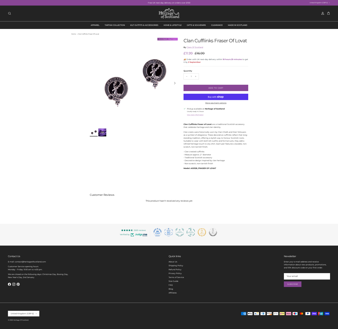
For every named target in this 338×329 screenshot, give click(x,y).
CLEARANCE (217, 25)
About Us (173, 262)
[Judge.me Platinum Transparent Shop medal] (191, 232)
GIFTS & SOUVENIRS (196, 25)
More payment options (215, 103)
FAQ (171, 285)
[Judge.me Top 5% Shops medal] (213, 232)
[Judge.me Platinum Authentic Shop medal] (179, 232)
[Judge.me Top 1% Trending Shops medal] (202, 232)
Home (73, 34)
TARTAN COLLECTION (115, 25)
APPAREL (95, 25)
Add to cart (215, 88)
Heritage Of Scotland (20, 320)
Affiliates (173, 293)
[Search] (9, 13)
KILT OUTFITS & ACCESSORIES (144, 25)
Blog (171, 289)
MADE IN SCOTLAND (237, 25)
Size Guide (173, 281)
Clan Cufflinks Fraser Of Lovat (88, 34)
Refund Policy (175, 269)
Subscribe (292, 284)
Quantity (188, 71)
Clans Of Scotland (195, 47)
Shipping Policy (176, 265)
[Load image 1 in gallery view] (134, 82)
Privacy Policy (175, 273)
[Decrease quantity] (186, 76)
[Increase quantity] (196, 76)
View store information (195, 115)
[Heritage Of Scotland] (169, 13)
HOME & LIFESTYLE (173, 25)
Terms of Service (176, 277)
